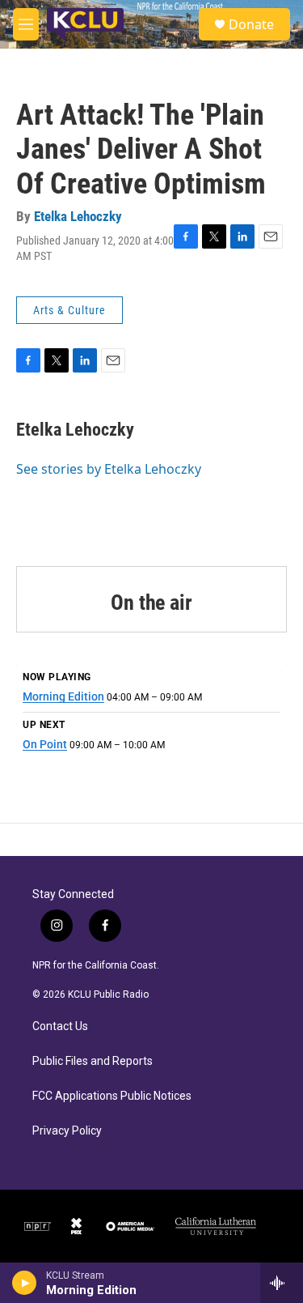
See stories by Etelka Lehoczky (108, 469)
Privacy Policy (67, 1131)
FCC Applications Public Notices (111, 1096)
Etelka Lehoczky (78, 216)
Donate (251, 24)
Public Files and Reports (92, 1061)
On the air (151, 602)
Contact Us (60, 1026)
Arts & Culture (69, 310)
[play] (25, 1283)
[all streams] (281, 1283)
